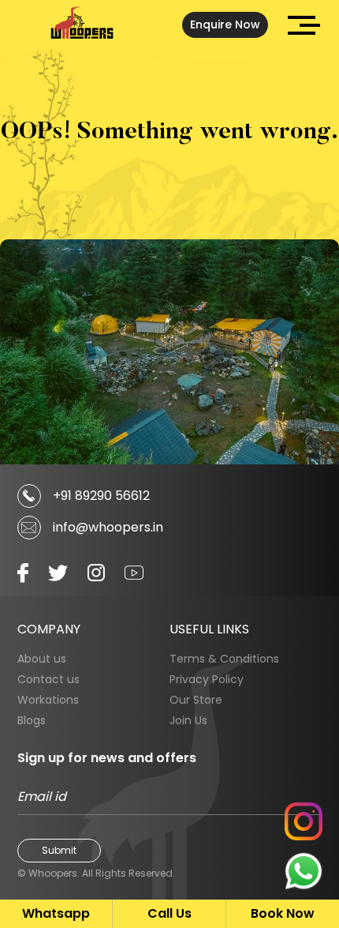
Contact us (48, 679)
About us (41, 659)
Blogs (31, 720)
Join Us (188, 720)
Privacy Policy (207, 679)
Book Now (283, 913)
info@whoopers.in (108, 527)
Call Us (169, 913)
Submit (59, 850)
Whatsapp (56, 913)
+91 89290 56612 (101, 496)
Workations (48, 700)
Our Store (196, 700)
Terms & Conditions (224, 659)
